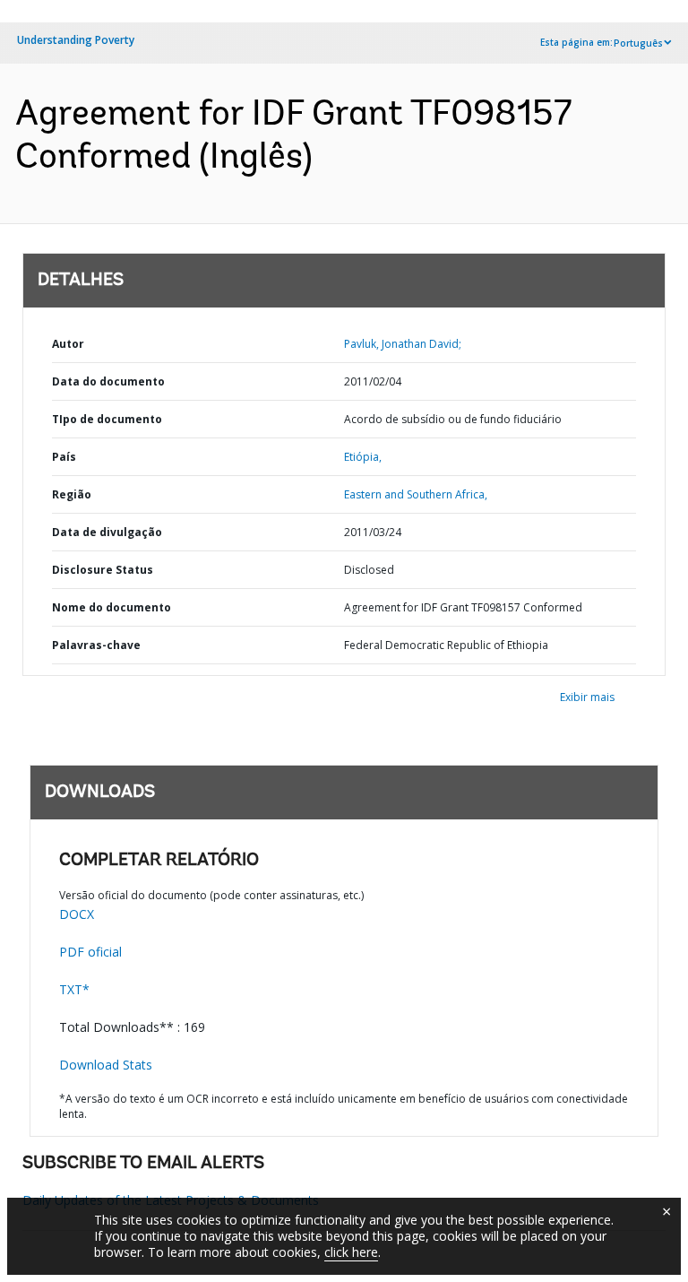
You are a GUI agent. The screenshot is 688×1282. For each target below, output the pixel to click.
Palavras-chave (96, 645)
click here (351, 1251)
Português (638, 43)
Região (71, 494)
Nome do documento (111, 607)
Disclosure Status (102, 569)
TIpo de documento (107, 419)
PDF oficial (90, 951)
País (64, 456)
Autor (68, 343)
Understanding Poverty (75, 40)
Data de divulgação (107, 532)
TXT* (74, 989)
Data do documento (108, 381)
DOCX (76, 914)
